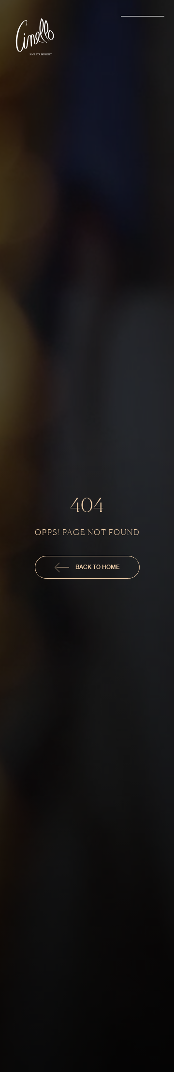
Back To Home (97, 566)
